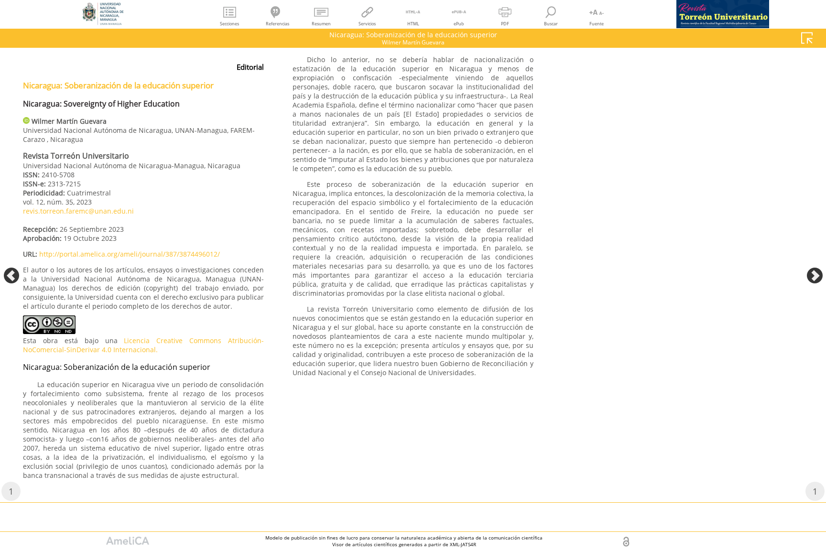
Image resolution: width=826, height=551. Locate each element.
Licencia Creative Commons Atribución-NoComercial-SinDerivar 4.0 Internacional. (143, 345)
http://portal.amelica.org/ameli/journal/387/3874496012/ (129, 254)
